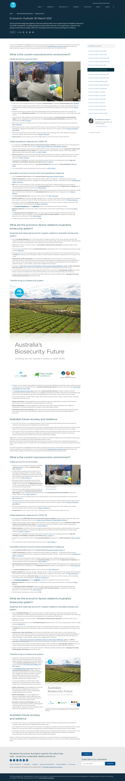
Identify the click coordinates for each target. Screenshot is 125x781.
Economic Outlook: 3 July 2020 (97, 92)
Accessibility (27, 764)
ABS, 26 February (72, 200)
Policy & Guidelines (61, 764)
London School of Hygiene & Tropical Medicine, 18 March (52, 146)
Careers (75, 7)
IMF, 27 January (27, 120)
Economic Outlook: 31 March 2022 (98, 54)
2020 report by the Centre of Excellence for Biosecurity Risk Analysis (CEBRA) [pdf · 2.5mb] (43, 266)
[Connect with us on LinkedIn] (17, 760)
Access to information (15, 764)
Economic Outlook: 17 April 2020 (97, 106)
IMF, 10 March (52, 168)
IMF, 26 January (26, 478)
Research (50, 7)
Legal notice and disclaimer (47, 764)
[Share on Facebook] (23, 32)
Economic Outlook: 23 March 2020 (98, 113)
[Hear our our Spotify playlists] (20, 760)
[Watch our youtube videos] (27, 760)
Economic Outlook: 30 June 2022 (97, 51)
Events (107, 7)
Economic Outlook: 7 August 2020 (98, 88)
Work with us (63, 7)
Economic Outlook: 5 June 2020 (97, 95)
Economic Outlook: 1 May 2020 (97, 102)
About (40, 7)
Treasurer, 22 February (41, 204)
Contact (12, 32)
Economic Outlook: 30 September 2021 (99, 61)
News (98, 7)
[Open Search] (113, 7)
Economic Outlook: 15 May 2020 (97, 99)
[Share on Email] (33, 32)
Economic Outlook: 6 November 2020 (99, 78)
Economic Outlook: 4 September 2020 (99, 85)
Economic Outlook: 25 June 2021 (97, 65)
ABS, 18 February (53, 196)
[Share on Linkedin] (30, 32)
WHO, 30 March (75, 103)
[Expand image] (63, 475)
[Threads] (24, 760)
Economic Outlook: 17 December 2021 (99, 58)
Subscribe (110, 763)
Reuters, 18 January (44, 134)
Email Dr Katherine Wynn (102, 126)
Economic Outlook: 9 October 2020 (98, 81)
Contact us (87, 754)
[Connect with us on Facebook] (11, 760)
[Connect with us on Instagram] (14, 760)
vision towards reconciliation (46, 778)
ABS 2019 (21, 250)
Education (87, 7)
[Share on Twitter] (26, 32)
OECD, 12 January (24, 158)
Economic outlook (39, 13)
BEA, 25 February (17, 124)
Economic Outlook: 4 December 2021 (99, 74)
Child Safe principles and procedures (52, 767)
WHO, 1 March (42, 152)
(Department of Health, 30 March (55, 176)
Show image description (51, 489)
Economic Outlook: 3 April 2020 (97, 109)
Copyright (34, 764)
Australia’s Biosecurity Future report (57, 46)
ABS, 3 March (42, 188)
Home (11, 13)
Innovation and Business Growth (25, 13)
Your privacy (72, 764)
